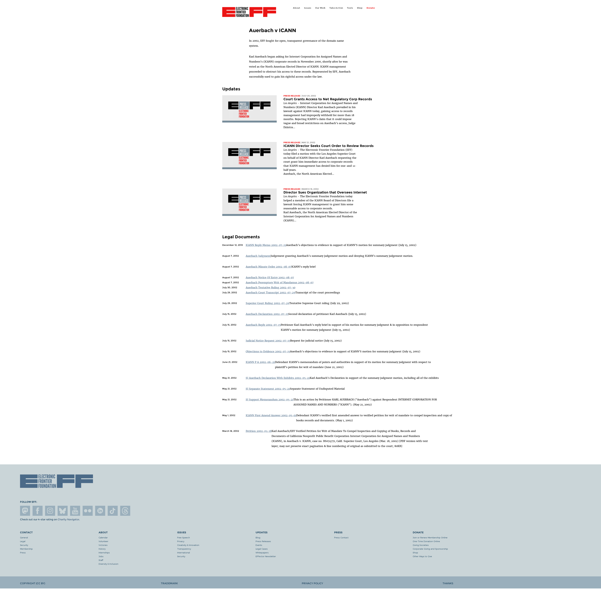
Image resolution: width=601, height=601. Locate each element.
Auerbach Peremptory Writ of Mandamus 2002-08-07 (279, 282)
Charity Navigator (68, 519)
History (102, 549)
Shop (360, 8)
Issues (307, 8)
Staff (101, 560)
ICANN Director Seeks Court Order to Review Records (328, 146)
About (296, 8)
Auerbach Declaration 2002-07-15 (267, 314)
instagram (50, 511)
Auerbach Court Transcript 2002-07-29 (270, 292)
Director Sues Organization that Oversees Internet (325, 192)
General (24, 537)
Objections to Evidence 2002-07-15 (268, 351)
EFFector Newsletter (266, 556)
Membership (26, 549)
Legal (22, 541)
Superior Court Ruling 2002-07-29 (267, 303)
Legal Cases (262, 549)
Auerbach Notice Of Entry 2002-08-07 (270, 277)
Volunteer (103, 541)
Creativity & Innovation (188, 545)
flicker (88, 511)
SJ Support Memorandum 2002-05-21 (269, 399)
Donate (371, 8)
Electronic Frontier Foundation (249, 14)
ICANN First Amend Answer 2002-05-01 (271, 415)
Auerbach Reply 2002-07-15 (263, 324)
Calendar (103, 537)
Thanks (448, 583)
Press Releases (263, 541)
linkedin (100, 511)
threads (125, 511)
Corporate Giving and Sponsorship (430, 549)
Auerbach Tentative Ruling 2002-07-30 (270, 287)
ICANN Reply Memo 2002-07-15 (266, 245)
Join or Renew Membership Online (430, 537)
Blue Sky (63, 511)
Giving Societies (421, 545)
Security (24, 545)
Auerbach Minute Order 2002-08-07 (268, 266)
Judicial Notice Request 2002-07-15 (268, 340)
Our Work (320, 8)
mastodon (25, 511)
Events (259, 545)
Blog (258, 537)
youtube (75, 511)
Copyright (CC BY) (32, 583)
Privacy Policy (312, 583)
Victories (103, 545)
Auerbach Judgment (258, 255)
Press (23, 552)
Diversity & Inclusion (108, 564)
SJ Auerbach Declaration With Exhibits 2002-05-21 (278, 377)
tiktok (113, 511)
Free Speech (183, 537)
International (183, 552)
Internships (104, 552)
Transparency (184, 549)
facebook (38, 511)
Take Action (336, 8)
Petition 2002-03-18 (259, 431)
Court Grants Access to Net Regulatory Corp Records (327, 99)
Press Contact (341, 537)
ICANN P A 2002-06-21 (260, 362)
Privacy (180, 541)
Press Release (291, 96)
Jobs (101, 556)
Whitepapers (262, 552)
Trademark (169, 583)
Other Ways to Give (422, 556)
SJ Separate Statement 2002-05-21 (268, 388)
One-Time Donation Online (426, 541)
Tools (350, 8)
